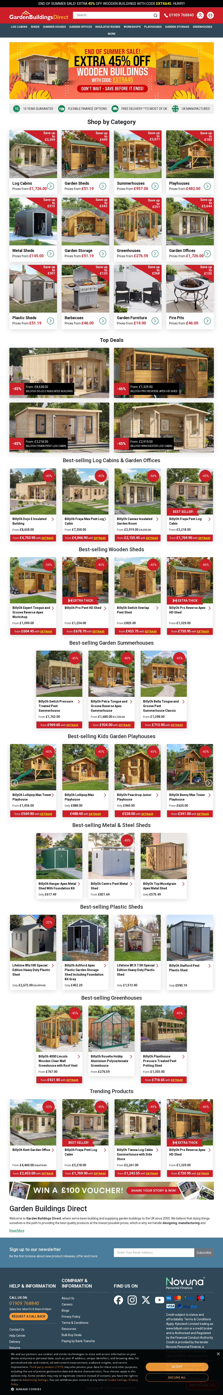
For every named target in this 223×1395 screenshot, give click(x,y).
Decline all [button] (177, 1377)
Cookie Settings (117, 1380)
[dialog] (111, 1372)
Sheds (35, 26)
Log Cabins (19, 26)
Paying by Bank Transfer (78, 1341)
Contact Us (16, 1329)
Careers (67, 1304)
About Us (68, 1298)
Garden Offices (80, 26)
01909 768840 (181, 15)
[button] (75, 1389)
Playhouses (153, 26)
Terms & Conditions (75, 1322)
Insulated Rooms (107, 26)
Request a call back (28, 1316)
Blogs (65, 1310)
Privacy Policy (71, 1316)
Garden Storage (177, 26)
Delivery (14, 1341)
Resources (69, 1329)
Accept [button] (177, 1367)
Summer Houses (54, 26)
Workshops (132, 26)
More (111, 33)
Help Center (17, 1335)
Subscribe (204, 1252)
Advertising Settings (35, 1380)
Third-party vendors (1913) (46, 1367)
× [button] (218, 1354)
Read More (16, 1230)
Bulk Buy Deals (72, 1335)
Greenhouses (202, 26)
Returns (14, 1348)
